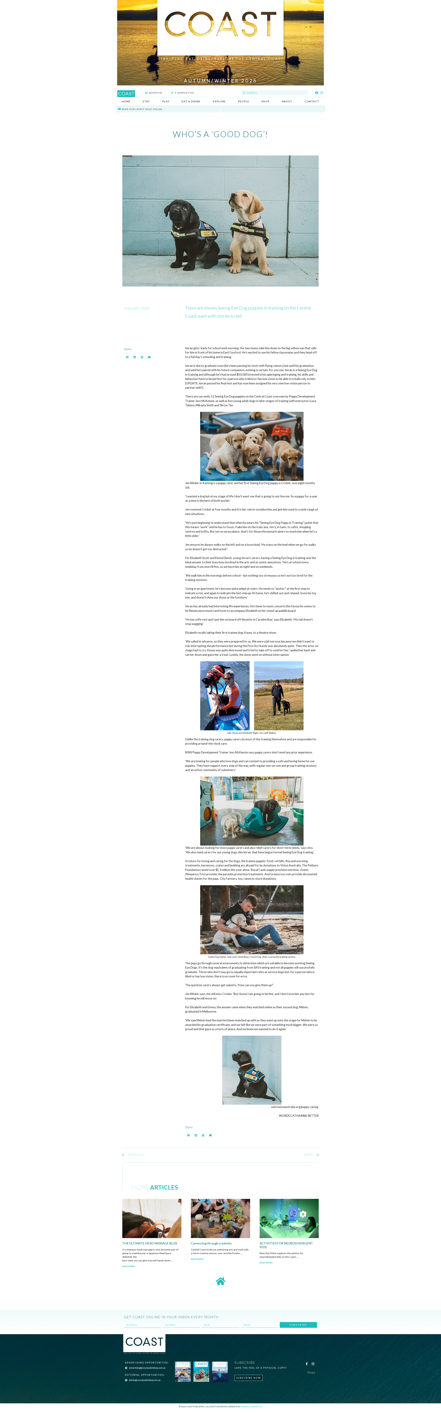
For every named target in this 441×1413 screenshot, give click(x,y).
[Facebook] (317, 93)
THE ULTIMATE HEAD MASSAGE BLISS (149, 1243)
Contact (312, 101)
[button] (127, 357)
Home (126, 101)
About (287, 101)
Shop (265, 101)
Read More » (129, 1266)
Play (166, 101)
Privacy (311, 1372)
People (243, 101)
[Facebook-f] (307, 1364)
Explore (219, 101)
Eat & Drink (191, 101)
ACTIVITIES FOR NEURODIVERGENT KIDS (286, 1245)
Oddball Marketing (251, 1406)
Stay (146, 101)
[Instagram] (322, 93)
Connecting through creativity (211, 1243)
